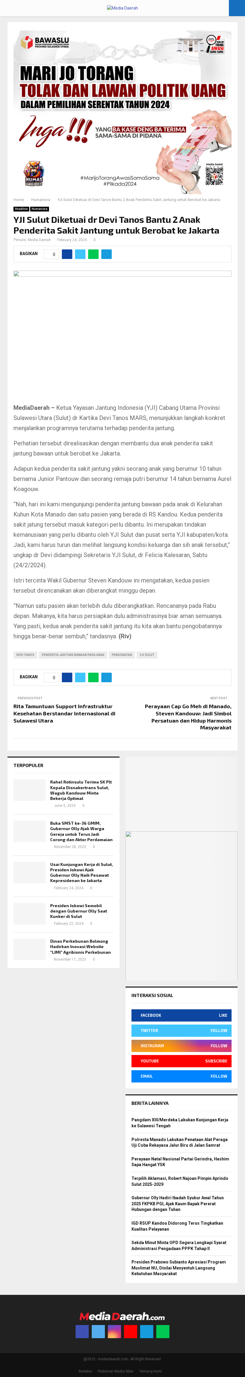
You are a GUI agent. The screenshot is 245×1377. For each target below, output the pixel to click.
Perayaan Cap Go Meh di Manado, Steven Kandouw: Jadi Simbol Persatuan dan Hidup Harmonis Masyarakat (188, 717)
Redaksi (85, 1371)
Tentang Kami (150, 1371)
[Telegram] (146, 1331)
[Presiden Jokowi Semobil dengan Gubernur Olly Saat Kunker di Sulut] (29, 913)
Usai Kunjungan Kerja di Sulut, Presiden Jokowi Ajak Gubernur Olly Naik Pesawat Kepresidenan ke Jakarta (81, 872)
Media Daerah (39, 240)
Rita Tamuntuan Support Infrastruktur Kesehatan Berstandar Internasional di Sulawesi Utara (64, 713)
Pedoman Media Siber (116, 1371)
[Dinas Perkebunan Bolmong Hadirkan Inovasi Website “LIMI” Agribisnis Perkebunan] (29, 949)
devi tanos (25, 655)
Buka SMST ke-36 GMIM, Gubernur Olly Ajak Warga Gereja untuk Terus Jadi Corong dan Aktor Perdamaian (81, 831)
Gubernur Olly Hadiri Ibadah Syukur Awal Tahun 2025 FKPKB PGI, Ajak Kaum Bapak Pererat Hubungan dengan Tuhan (177, 1203)
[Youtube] (130, 1331)
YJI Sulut (147, 655)
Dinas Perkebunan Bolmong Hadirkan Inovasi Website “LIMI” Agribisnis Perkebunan (80, 946)
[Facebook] (82, 1331)
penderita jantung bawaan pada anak (73, 655)
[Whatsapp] (162, 1331)
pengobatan (122, 655)
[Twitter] (98, 1331)
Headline (21, 209)
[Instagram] (114, 1331)
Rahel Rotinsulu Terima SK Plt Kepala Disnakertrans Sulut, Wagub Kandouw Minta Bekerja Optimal (81, 790)
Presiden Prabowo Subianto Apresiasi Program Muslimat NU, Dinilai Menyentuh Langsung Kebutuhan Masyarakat (178, 1268)
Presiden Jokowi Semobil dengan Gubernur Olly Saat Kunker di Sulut (78, 911)
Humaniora (40, 209)
